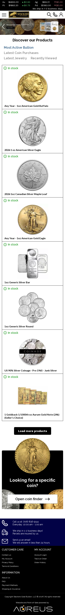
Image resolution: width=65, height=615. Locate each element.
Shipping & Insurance (11, 589)
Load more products (32, 431)
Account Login (40, 555)
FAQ (3, 581)
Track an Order (40, 559)
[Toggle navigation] (4, 14)
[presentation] (3, 26)
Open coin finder (29, 499)
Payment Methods (10, 585)
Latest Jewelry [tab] (15, 58)
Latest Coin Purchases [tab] (21, 53)
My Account (7, 559)
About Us (6, 578)
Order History (40, 562)
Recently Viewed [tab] (44, 58)
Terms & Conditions (10, 566)
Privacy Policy (8, 562)
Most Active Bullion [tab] (19, 47)
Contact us (6, 555)
